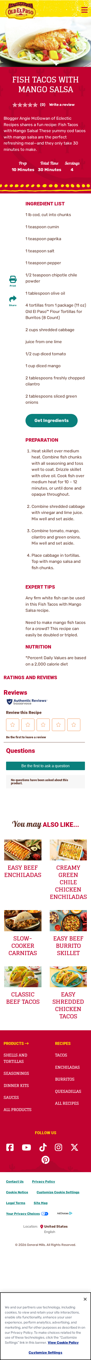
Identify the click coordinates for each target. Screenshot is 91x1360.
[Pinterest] (45, 1160)
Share (13, 305)
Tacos (61, 1055)
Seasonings (16, 1073)
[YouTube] (26, 1147)
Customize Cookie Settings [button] (58, 1192)
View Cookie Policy (63, 1342)
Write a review (62, 104)
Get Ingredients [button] (51, 420)
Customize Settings (45, 1352)
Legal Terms (15, 1203)
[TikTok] (43, 1147)
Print (13, 285)
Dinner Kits (16, 1085)
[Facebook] (10, 1147)
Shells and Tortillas (15, 1058)
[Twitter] (74, 1147)
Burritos (64, 1079)
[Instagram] (58, 1147)
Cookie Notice (17, 1192)
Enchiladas (67, 1067)
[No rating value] (26, 105)
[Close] (85, 1299)
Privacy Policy (43, 1181)
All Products (18, 1109)
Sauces (11, 1097)
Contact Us (15, 1181)
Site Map (41, 1203)
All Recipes (67, 1103)
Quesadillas (68, 1091)
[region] (45, 1326)
